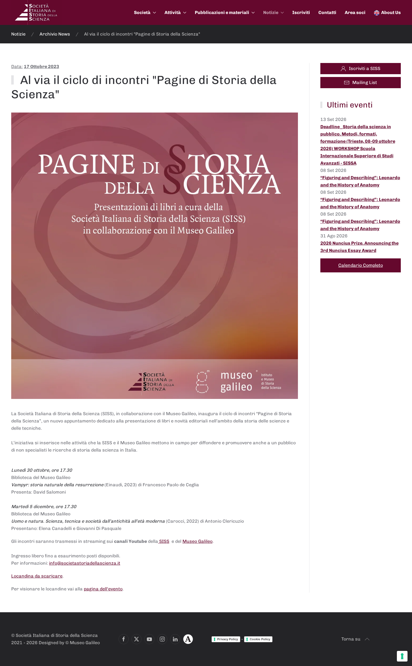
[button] (367, 639)
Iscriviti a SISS (364, 68)
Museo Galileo (197, 541)
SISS (163, 541)
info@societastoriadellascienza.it (84, 563)
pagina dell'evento (103, 589)
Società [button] (142, 12)
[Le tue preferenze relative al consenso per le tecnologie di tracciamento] (402, 656)
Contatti (327, 12)
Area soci (355, 12)
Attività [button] (173, 12)
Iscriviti (301, 12)
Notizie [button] (270, 12)
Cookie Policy (260, 639)
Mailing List (364, 82)
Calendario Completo (360, 265)
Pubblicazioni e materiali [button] (222, 12)
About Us (391, 12)
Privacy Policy (227, 639)
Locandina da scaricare (37, 576)
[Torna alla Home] (36, 12)
